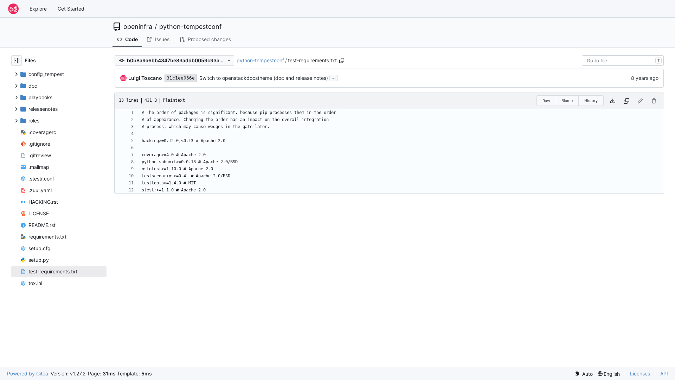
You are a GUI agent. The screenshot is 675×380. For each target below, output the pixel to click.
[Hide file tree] (16, 60)
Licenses (640, 373)
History (591, 100)
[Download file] (612, 101)
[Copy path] (341, 60)
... (334, 77)
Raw (546, 100)
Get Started (71, 9)
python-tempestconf (190, 26)
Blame (567, 100)
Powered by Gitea (27, 373)
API (664, 373)
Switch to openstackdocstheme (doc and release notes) (263, 78)
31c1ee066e (181, 78)
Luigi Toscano (145, 78)
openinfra (137, 26)
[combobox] (623, 60)
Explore (38, 9)
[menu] (583, 374)
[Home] (13, 8)
